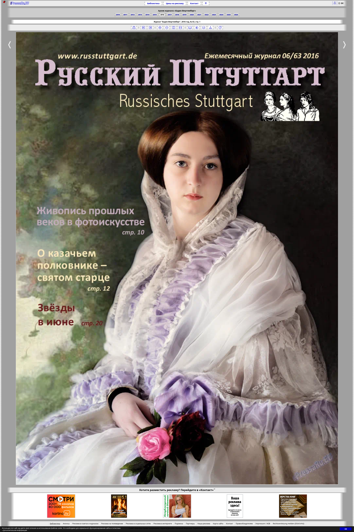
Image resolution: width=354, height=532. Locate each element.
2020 (192, 15)
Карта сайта (218, 523)
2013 (140, 15)
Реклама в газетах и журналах (85, 523)
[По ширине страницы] (180, 28)
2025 (229, 15)
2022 (206, 15)
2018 (177, 15)
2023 (214, 15)
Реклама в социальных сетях (138, 523)
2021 (199, 15)
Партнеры (190, 523)
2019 (184, 15)
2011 (125, 15)
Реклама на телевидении (112, 523)
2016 (162, 15)
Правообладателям (244, 523)
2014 (147, 15)
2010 (118, 15)
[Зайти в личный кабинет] (334, 3)
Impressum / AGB (262, 523)
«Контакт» (206, 490)
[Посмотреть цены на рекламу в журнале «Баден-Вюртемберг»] (197, 28)
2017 (170, 15)
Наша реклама (203, 523)
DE (342, 3)
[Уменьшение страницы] (167, 28)
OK (346, 529)
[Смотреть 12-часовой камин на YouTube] (119, 506)
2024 (221, 15)
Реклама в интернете (162, 523)
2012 (133, 15)
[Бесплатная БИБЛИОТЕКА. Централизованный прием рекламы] (20, 3)
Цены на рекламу (175, 3)
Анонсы (66, 523)
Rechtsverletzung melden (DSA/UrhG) (288, 523)
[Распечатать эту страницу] (204, 28)
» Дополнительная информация (14, 530)
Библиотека (153, 3)
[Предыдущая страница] (143, 28)
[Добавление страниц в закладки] (220, 28)
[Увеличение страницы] (160, 28)
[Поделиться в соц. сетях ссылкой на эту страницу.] (210, 28)
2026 (236, 15)
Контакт (194, 3)
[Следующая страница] (150, 28)
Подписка (179, 523)
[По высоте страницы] (174, 28)
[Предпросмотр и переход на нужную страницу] (190, 28)
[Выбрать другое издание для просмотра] (134, 28)
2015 (155, 15)
